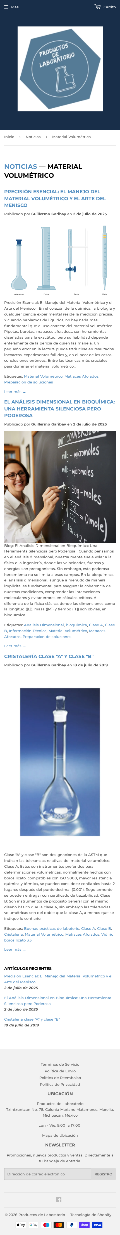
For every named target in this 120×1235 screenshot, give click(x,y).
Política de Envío (60, 1071)
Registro (103, 1174)
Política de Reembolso (60, 1077)
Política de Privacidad (60, 1084)
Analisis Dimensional (44, 625)
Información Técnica (28, 630)
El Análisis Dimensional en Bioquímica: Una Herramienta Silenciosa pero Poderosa (59, 408)
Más (15, 7)
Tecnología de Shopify (90, 1214)
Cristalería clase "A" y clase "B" (48, 656)
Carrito (109, 7)
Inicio (9, 136)
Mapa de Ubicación (60, 1135)
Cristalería (13, 934)
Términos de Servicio (60, 1064)
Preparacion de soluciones (28, 382)
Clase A (96, 625)
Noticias (33, 136)
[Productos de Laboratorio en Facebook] (59, 1200)
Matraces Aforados (81, 376)
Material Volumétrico (43, 376)
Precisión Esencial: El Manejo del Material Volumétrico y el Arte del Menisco (55, 198)
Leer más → (15, 391)
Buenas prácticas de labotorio (51, 928)
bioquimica (76, 625)
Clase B (104, 928)
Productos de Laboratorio (41, 1214)
